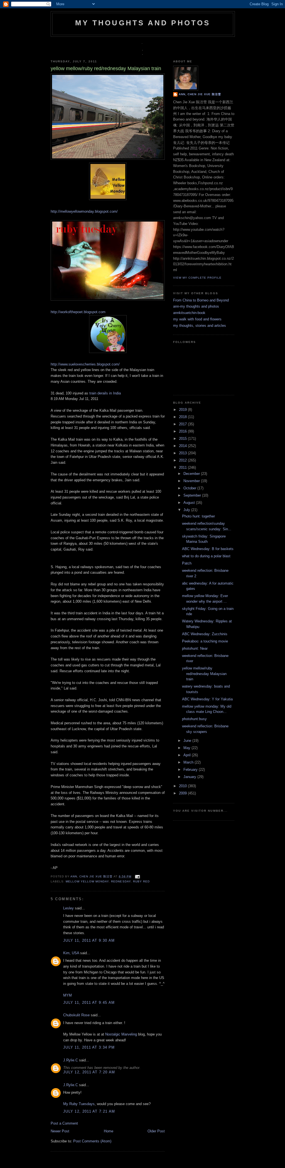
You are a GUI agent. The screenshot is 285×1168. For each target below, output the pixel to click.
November (192, 481)
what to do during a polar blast (206, 556)
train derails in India (105, 393)
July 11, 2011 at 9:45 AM (89, 1002)
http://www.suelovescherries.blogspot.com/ (85, 364)
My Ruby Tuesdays (79, 1104)
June (187, 740)
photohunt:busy (194, 719)
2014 (183, 446)
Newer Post (60, 1131)
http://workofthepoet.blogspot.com (78, 312)
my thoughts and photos (142, 23)
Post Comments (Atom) (92, 1141)
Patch (186, 563)
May (187, 748)
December (192, 474)
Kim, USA (71, 953)
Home (108, 1131)
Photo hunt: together (198, 516)
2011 (183, 467)
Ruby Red (141, 881)
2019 (183, 410)
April (187, 755)
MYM (67, 995)
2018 (183, 417)
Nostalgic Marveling (121, 1034)
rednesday (121, 881)
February (191, 769)
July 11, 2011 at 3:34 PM (89, 1047)
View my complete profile (197, 277)
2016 (183, 431)
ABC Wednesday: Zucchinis (204, 634)
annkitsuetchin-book (189, 313)
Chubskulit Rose (76, 1015)
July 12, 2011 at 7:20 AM (89, 1072)
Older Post (156, 1131)
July (187, 510)
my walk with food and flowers (197, 319)
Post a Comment (64, 1123)
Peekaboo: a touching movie (205, 641)
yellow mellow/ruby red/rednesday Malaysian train (204, 673)
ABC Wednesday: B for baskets (208, 549)
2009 (183, 793)
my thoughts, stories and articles (199, 325)
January (190, 777)
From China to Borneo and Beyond (201, 300)
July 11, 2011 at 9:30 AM (89, 940)
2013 (183, 453)
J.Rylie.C (70, 1060)
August (189, 502)
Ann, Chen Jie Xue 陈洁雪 (92, 876)
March (189, 762)
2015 (183, 438)
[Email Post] (136, 876)
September (192, 495)
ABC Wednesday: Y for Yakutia (207, 699)
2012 (183, 460)
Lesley (68, 908)
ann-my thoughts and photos (196, 306)
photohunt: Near (195, 648)
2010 (183, 786)
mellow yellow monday (87, 881)
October (190, 488)
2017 (183, 424)
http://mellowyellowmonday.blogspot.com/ (84, 211)
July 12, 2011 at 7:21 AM (89, 1111)
